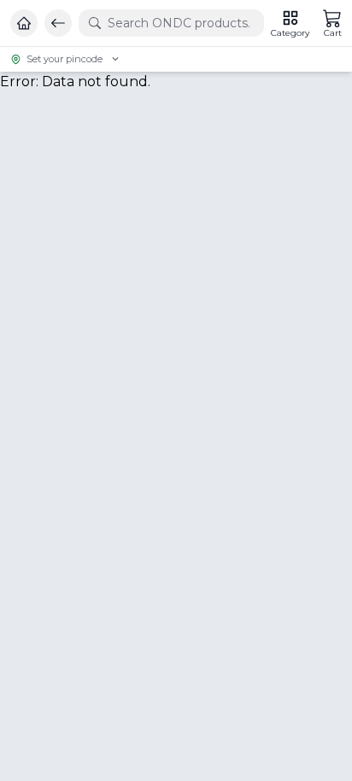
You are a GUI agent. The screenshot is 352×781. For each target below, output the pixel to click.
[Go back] (58, 23)
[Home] (24, 23)
